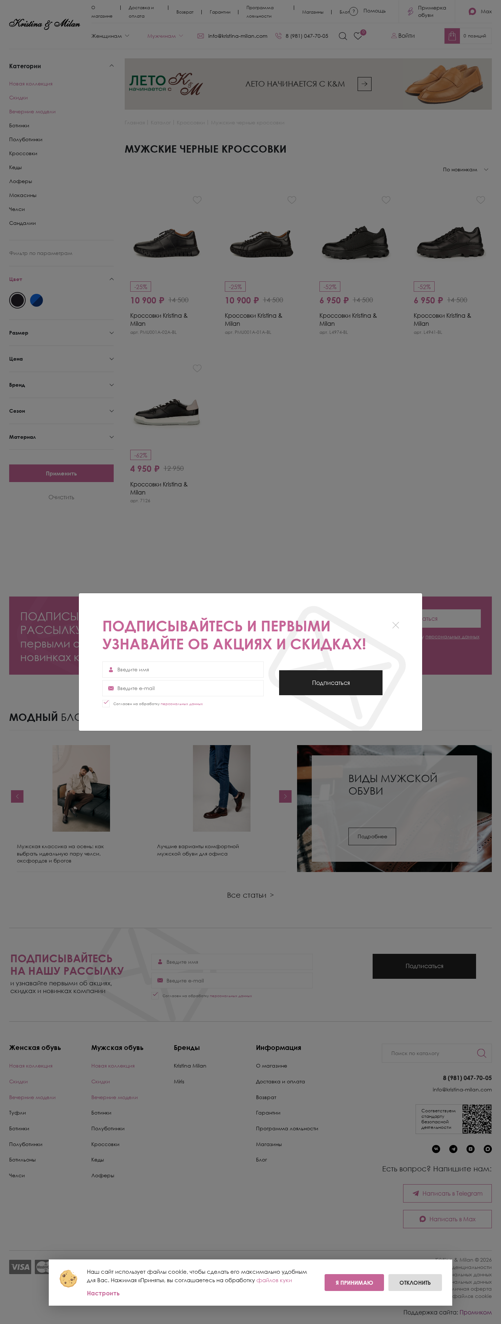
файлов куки (274, 1280)
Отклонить (415, 1282)
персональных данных (182, 703)
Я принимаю (354, 1282)
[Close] (395, 625)
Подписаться (330, 687)
